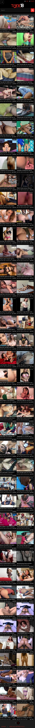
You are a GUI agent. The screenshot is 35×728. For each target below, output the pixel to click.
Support (3, 726)
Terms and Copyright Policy (17, 726)
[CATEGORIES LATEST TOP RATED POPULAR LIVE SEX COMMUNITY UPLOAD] (2, 2)
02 (18, 723)
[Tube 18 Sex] (17, 5)
